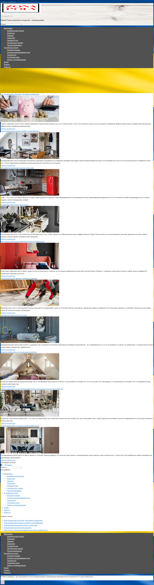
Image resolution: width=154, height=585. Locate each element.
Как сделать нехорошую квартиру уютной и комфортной (22, 242)
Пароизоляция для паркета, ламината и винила (19, 278)
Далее (9, 465)
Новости (7, 67)
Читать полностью (8, 129)
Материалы (8, 28)
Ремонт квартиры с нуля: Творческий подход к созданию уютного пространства (32, 389)
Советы (7, 64)
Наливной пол (12, 40)
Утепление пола (13, 57)
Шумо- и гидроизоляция (16, 60)
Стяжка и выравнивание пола (18, 52)
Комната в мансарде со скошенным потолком (19, 352)
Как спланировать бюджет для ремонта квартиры (20, 94)
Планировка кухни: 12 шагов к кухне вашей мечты (20, 426)
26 (5, 465)
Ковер (6, 62)
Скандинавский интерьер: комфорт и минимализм (20, 131)
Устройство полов (11, 48)
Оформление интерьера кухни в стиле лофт (17, 168)
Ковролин (11, 33)
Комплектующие (13, 50)
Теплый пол (11, 55)
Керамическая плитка (15, 31)
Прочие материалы (14, 45)
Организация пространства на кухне (14, 205)
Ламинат (10, 36)
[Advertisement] (77, 81)
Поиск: (3, 24)
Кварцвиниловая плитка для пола (14, 315)
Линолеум (11, 38)
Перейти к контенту (8, 2)
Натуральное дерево (15, 43)
